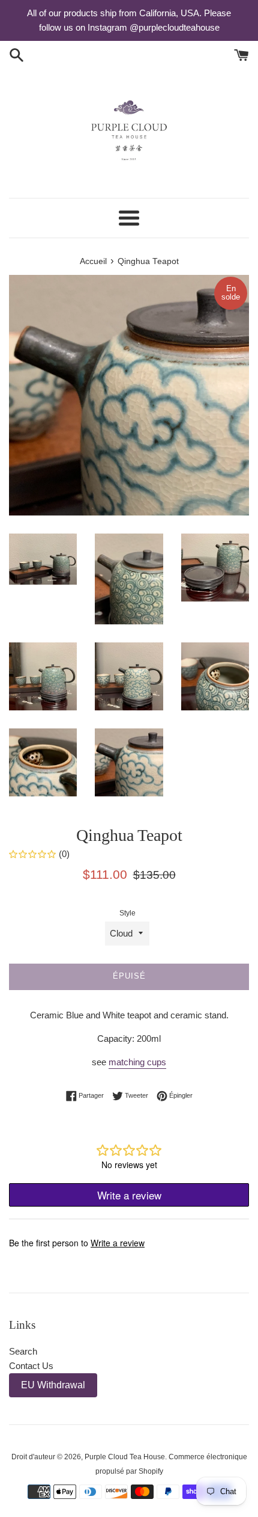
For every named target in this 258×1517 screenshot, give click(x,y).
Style (127, 913)
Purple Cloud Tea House (125, 1457)
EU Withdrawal (53, 1385)
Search (23, 1351)
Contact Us (31, 1366)
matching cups (137, 1062)
